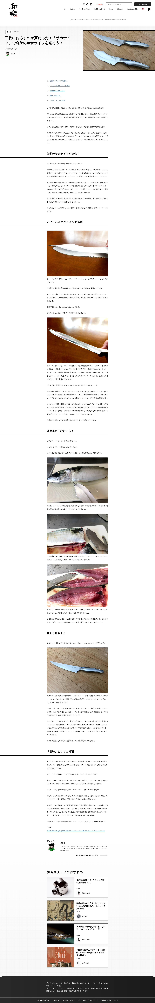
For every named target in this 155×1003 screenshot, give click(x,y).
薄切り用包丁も (55, 95)
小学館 (116, 1000)
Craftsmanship (132, 9)
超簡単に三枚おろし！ (57, 91)
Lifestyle (120, 9)
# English (99, 4)
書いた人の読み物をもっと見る (87, 855)
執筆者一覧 (56, 1000)
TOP (72, 19)
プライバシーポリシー (69, 1000)
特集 (143, 9)
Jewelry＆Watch (84, 9)
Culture (72, 9)
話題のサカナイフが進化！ (59, 81)
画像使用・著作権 (106, 1000)
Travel (111, 9)
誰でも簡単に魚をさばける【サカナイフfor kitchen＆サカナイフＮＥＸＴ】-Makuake (76, 831)
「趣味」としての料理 (57, 100)
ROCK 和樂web (79, 19)
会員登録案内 (143, 4)
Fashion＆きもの (99, 9)
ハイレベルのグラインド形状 (60, 86)
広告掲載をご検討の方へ (43, 1000)
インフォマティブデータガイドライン (88, 1000)
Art (65, 9)
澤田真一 (63, 843)
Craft (86, 19)
